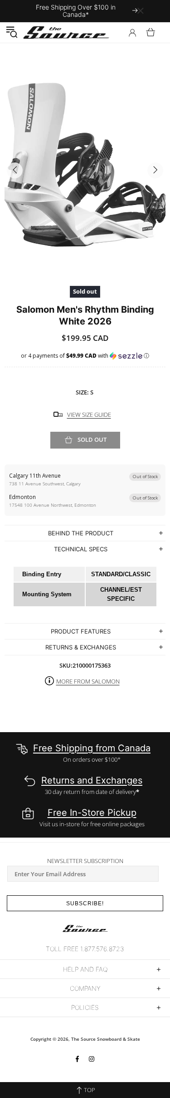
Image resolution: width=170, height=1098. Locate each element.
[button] (11, 32)
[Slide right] (155, 171)
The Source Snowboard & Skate (105, 1039)
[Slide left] (15, 171)
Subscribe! (85, 903)
